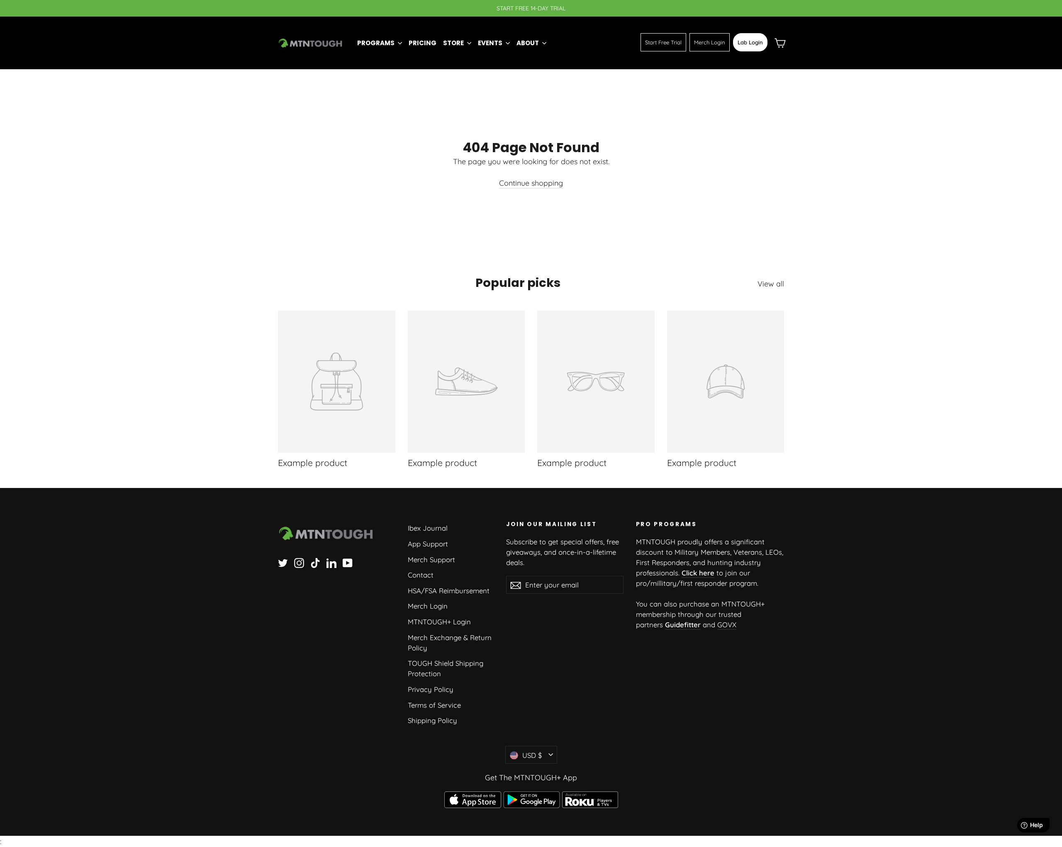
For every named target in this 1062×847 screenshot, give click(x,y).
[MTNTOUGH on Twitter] (283, 562)
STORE (454, 43)
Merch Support (431, 559)
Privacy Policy (430, 689)
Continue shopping (531, 183)
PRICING (422, 43)
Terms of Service (434, 705)
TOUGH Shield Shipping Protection (445, 668)
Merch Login (709, 42)
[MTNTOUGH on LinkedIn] (331, 562)
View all (771, 284)
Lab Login (750, 42)
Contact (421, 574)
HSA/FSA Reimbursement (449, 590)
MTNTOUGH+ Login (439, 621)
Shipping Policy (432, 720)
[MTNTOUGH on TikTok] (315, 562)
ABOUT (528, 43)
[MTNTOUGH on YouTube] (348, 562)
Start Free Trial (663, 42)
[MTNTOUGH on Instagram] (299, 562)
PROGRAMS (376, 43)
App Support (428, 543)
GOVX (726, 624)
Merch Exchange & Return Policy (450, 642)
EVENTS (491, 43)
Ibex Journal (428, 528)
